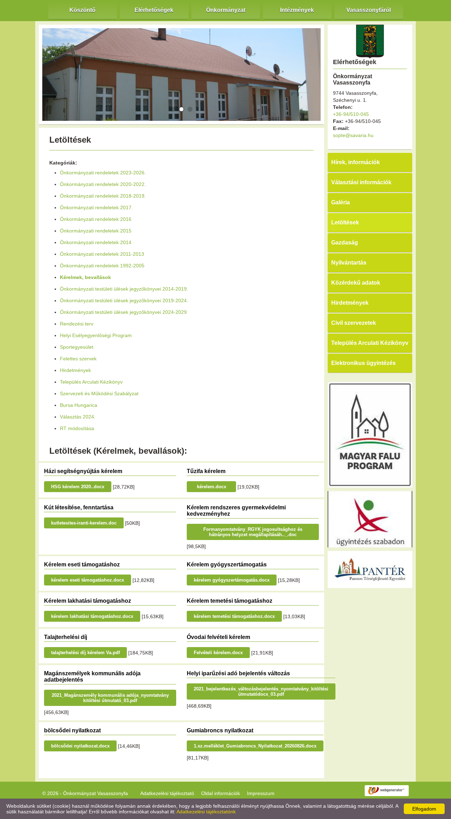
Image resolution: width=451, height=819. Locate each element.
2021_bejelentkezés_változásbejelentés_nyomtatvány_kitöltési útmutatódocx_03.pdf (261, 691)
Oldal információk (220, 793)
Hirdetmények (75, 370)
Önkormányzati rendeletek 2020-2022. (103, 184)
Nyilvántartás (348, 263)
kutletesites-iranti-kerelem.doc (84, 523)
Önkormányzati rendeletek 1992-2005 (102, 265)
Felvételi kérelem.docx (218, 652)
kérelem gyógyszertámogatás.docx (232, 580)
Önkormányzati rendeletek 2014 (95, 242)
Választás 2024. (77, 417)
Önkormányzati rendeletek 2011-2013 (102, 254)
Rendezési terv (76, 324)
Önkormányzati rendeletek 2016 (95, 219)
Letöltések (345, 222)
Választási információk (361, 182)
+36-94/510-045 (351, 114)
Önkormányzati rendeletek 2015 (95, 231)
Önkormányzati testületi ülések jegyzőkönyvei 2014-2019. (124, 289)
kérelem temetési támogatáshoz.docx (234, 616)
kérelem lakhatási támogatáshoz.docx (92, 616)
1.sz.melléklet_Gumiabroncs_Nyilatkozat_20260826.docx (255, 746)
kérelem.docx (211, 486)
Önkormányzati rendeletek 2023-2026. (103, 172)
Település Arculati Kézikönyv (91, 382)
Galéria (340, 202)
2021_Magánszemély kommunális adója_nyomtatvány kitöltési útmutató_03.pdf (110, 698)
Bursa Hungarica (78, 405)
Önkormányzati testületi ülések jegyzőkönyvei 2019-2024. (124, 300)
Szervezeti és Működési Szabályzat (99, 393)
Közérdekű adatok (355, 283)
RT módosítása (77, 428)
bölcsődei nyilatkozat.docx (80, 746)
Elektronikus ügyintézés (363, 363)
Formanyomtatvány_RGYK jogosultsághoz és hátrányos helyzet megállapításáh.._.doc (252, 532)
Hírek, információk (355, 162)
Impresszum (260, 793)
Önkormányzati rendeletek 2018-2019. (103, 196)
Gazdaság (344, 243)
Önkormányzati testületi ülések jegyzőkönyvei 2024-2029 (123, 312)
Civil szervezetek (353, 323)
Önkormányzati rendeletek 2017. (96, 207)
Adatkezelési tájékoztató (167, 793)
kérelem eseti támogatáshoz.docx (87, 580)
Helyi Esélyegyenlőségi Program (96, 335)
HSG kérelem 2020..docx (77, 486)
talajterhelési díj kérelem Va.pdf (85, 652)
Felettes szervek (78, 358)
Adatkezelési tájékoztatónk (206, 811)
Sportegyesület (76, 347)
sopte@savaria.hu (353, 135)
